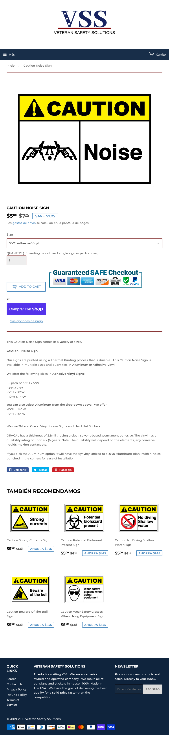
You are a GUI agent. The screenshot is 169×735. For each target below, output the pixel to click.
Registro (153, 689)
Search (12, 679)
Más (12, 54)
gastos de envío (24, 223)
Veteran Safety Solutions (43, 719)
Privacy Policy (16, 689)
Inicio (11, 65)
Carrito (160, 54)
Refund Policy (17, 694)
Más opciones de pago (26, 321)
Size (10, 235)
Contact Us (14, 684)
